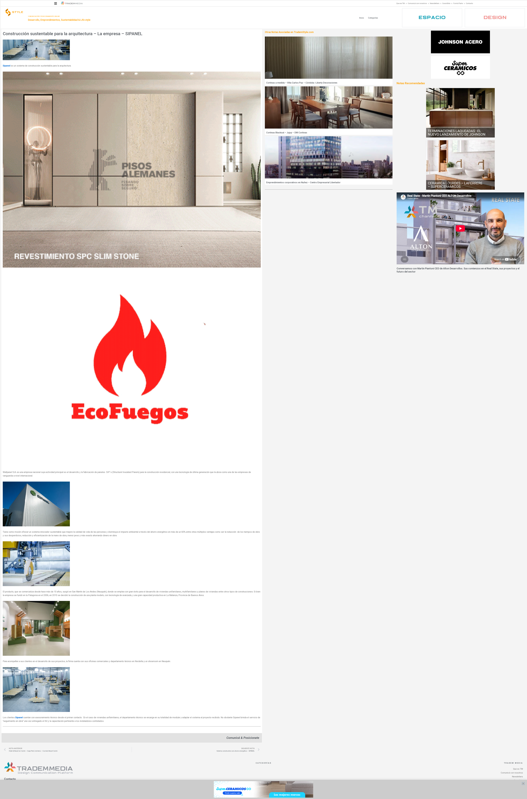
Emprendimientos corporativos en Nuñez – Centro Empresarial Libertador (303, 182)
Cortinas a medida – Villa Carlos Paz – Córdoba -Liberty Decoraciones (301, 82)
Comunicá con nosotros (417, 3)
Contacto (469, 3)
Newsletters (434, 3)
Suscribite (446, 3)
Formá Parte (458, 3)
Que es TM (400, 3)
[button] (55, 3)
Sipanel (6, 65)
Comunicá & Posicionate (242, 738)
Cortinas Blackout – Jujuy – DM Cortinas (286, 132)
